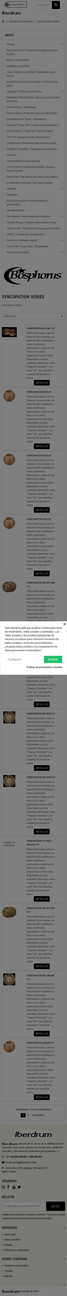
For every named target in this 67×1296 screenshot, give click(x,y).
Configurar (14, 659)
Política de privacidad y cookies (44, 667)
